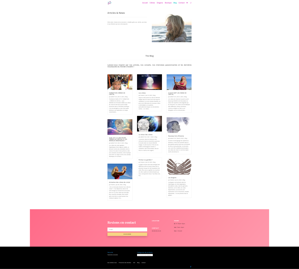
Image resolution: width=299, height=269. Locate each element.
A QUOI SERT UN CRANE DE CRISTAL (177, 93)
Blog (175, 3)
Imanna (113, 184)
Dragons (160, 3)
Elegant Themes (117, 267)
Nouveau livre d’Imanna (176, 136)
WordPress (133, 267)
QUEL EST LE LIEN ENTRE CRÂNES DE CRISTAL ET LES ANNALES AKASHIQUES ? (118, 139)
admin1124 (114, 96)
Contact (182, 3)
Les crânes (142, 93)
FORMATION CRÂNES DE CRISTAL (117, 93)
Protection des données (125, 262)
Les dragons (172, 178)
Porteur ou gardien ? (145, 160)
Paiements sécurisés (112, 255)
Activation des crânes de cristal (119, 182)
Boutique (168, 3)
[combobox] (145, 255)
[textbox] (145, 255)
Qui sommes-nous (112, 262)
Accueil (145, 3)
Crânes (152, 3)
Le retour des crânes (145, 134)
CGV (134, 262)
